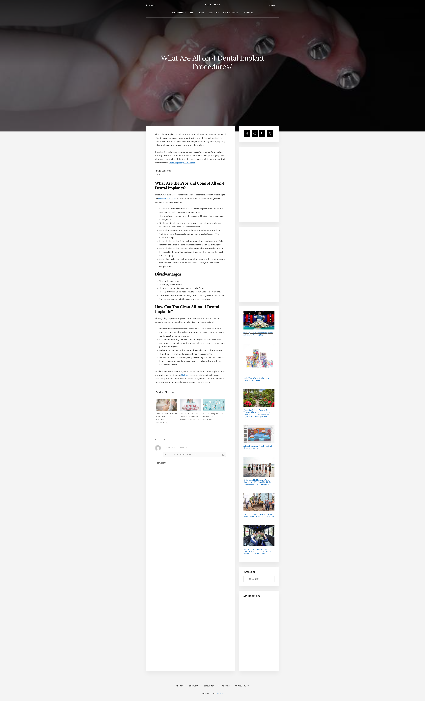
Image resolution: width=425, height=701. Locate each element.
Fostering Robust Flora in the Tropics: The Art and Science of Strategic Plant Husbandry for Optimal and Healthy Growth (256, 413)
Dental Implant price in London (182, 163)
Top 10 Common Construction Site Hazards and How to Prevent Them (258, 515)
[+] (196, 454)
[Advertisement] (258, 184)
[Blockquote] (183, 454)
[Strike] (174, 454)
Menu (273, 5)
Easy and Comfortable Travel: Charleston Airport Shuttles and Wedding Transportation (257, 551)
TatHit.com (219, 693)
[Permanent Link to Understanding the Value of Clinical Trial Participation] (214, 401)
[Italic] (168, 454)
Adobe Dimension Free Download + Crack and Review (258, 447)
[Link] (189, 454)
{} (193, 454)
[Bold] (165, 454)
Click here (185, 375)
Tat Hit (213, 4)
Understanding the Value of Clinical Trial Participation (213, 417)
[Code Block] (186, 454)
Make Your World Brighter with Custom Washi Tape (256, 379)
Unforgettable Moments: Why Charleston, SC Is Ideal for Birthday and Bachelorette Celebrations (258, 482)
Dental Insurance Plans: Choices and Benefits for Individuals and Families (189, 417)
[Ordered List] (177, 454)
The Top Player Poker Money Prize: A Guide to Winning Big (258, 334)
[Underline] (171, 454)
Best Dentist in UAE (166, 198)
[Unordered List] (180, 454)
